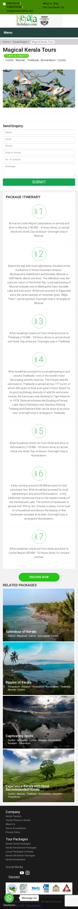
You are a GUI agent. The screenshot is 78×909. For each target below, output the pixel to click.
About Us (10, 824)
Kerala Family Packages (18, 843)
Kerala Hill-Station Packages (20, 855)
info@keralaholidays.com (20, 11)
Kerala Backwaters (15, 859)
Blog (56, 3)
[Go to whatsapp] (9, 898)
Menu (8, 32)
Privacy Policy (13, 832)
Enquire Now (39, 577)
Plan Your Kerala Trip (53, 7)
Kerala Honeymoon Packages (21, 847)
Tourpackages (19, 42)
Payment (14, 876)
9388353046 (13, 3)
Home (6, 42)
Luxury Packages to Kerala (19, 851)
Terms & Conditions (16, 828)
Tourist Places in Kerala (18, 820)
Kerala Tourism (13, 816)
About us (47, 3)
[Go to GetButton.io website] (9, 905)
